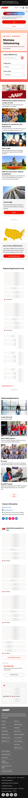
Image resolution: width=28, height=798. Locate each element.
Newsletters (17, 727)
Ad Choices (21, 788)
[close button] (26, 11)
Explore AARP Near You (10, 54)
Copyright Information (7, 785)
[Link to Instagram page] (11, 794)
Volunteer (4, 727)
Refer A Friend (17, 731)
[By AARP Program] (14, 474)
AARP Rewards (5, 734)
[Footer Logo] (14, 710)
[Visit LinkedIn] (15, 794)
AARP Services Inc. (18, 747)
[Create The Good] (14, 407)
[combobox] (14, 58)
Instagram (13, 518)
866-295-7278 (7, 507)
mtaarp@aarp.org (8, 510)
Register (16, 7)
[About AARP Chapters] (14, 428)
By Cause (4, 461)
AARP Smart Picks (6, 737)
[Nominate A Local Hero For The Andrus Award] (14, 115)
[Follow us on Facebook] (3, 794)
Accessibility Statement (7, 780)
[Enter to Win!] (14, 139)
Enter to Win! (6, 148)
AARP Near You (5, 741)
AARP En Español (18, 724)
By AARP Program (6, 484)
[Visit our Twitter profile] (7, 794)
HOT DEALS (8, 666)
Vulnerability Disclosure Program (9, 788)
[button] (26, 7)
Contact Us (16, 721)
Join (14, 22)
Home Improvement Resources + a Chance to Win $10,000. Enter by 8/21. (10, 2)
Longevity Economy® (7, 771)
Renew (14, 26)
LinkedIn (16, 518)
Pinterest (9, 518)
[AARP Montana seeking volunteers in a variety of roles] (14, 91)
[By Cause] (14, 451)
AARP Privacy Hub (11, 777)
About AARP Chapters (8, 438)
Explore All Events (7, 386)
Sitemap (3, 777)
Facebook (3, 518)
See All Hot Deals (14, 674)
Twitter (6, 518)
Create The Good (6, 417)
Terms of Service (20, 777)
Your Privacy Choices (6, 791)
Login (21, 7)
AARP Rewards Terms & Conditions (10, 783)
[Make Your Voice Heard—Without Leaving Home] (14, 163)
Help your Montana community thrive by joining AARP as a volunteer (12, 105)
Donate (3, 724)
